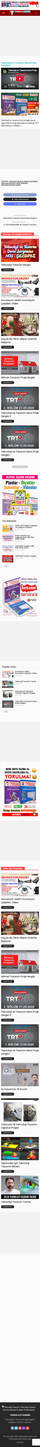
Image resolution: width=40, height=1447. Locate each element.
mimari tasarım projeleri (9, 1334)
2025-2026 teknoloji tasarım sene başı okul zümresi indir (18, 1301)
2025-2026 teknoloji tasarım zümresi (13, 1305)
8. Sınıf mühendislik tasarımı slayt (12, 1274)
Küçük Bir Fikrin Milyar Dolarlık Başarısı (19, 340)
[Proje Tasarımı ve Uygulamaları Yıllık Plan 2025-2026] (7, 538)
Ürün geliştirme (6, 1396)
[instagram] (23, 1428)
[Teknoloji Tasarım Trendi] (7, 684)
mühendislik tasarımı (8, 1338)
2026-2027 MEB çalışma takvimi (12, 1316)
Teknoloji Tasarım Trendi (25, 681)
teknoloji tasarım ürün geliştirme (12, 1389)
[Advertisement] (20, 36)
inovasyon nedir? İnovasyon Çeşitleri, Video (18, 301)
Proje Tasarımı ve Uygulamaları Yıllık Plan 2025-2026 (24, 537)
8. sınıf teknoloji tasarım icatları (11, 1278)
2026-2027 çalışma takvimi (10, 1320)
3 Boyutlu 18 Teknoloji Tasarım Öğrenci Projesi (25, 692)
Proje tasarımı (6, 1342)
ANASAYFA (20, 1442)
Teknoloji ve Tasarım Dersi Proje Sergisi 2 (20, 218)
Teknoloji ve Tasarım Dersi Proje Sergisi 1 (20, 453)
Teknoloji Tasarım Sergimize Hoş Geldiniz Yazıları (17, 1364)
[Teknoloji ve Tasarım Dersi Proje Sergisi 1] (20, 437)
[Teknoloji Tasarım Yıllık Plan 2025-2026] (7, 548)
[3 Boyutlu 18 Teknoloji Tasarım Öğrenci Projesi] (7, 694)
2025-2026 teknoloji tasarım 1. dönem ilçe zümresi (18, 1293)
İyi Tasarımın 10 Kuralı (14, 1089)
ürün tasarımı (5, 1400)
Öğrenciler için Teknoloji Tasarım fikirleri (15, 1164)
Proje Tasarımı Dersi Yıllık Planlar (12, 1345)
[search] (36, 13)
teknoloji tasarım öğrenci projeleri (23, 181)
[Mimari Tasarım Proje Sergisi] (20, 363)
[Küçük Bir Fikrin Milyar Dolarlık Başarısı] (20, 324)
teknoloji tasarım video (11, 185)
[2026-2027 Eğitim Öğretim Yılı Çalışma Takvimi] (7, 528)
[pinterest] (20, 1428)
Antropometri (27, 1320)
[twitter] (16, 1428)
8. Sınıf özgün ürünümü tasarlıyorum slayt (15, 1289)
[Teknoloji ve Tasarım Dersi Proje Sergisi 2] (20, 398)
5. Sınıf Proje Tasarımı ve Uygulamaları (14, 1264)
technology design (7, 1349)
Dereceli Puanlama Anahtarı (10, 1323)
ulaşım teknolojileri (24, 1393)
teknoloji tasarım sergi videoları (14, 183)
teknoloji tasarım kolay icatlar (11, 1356)
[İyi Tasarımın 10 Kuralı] (20, 1074)
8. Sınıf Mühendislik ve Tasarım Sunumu (20, 224)
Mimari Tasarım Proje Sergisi (18, 377)
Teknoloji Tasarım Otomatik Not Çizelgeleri (16, 1360)
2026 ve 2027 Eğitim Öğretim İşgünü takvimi (16, 1309)
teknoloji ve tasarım (8, 1393)
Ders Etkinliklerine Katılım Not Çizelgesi (15, 1327)
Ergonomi (4, 1331)
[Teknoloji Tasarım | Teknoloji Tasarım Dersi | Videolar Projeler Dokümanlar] (20, 12)
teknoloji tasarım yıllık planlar (11, 1382)
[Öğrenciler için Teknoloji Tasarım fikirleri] (20, 1148)
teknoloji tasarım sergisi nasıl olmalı (13, 1371)
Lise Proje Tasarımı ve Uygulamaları (23, 1331)
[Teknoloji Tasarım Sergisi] (20, 250)
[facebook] (12, 1428)
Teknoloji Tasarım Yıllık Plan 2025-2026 (24, 547)
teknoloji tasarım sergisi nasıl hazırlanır (14, 1367)
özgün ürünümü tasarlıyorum (25, 1396)
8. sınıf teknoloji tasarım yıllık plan (12, 1282)
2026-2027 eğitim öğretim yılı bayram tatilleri (16, 1313)
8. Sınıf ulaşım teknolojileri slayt (11, 1285)
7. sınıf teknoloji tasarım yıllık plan (12, 1271)
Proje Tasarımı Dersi (21, 1342)
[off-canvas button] (3, 13)
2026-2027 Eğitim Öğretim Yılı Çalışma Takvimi (26, 526)
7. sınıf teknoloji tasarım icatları (11, 1267)
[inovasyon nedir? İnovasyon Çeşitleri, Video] (20, 285)
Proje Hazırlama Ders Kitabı (28, 1338)
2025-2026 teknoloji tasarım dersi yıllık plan (16, 1296)
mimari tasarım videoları (28, 1334)
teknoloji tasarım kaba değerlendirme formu (16, 1353)
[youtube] (27, 1428)
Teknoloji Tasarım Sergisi (16, 265)
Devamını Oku (7, 270)
